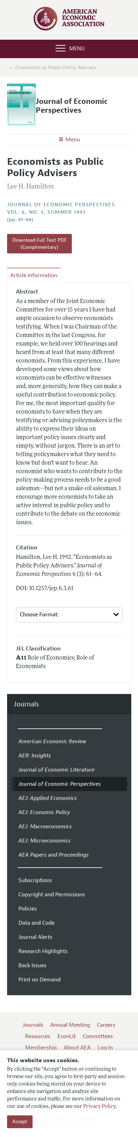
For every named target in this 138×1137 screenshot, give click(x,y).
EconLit (66, 1036)
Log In (105, 1047)
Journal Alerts (35, 937)
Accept (19, 1122)
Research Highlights (43, 951)
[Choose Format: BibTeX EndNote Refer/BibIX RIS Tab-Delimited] (69, 614)
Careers (106, 1025)
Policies (27, 908)
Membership (41, 1047)
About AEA (77, 1047)
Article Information (33, 275)
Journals (26, 704)
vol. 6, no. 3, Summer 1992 (46, 212)
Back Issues (32, 965)
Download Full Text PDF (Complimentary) (39, 243)
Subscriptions (35, 880)
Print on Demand (39, 979)
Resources (37, 1036)
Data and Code (36, 922)
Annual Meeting (70, 1025)
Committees (98, 1036)
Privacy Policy (99, 1106)
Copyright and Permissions (51, 894)
